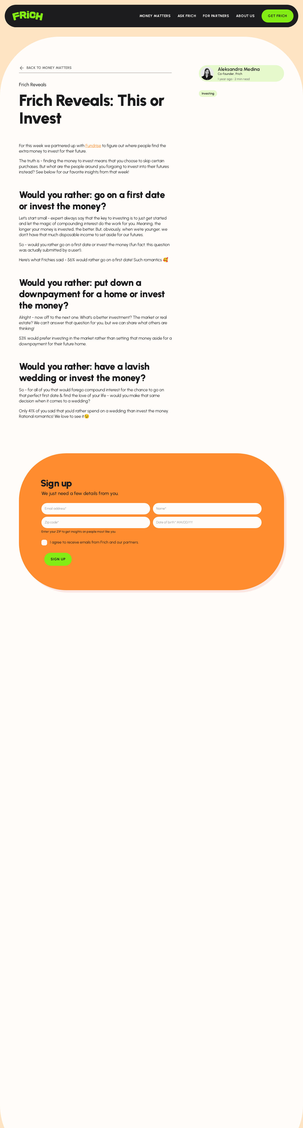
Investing (208, 93)
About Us (245, 16)
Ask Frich (187, 16)
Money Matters (155, 16)
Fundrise (93, 145)
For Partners (216, 16)
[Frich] (27, 16)
